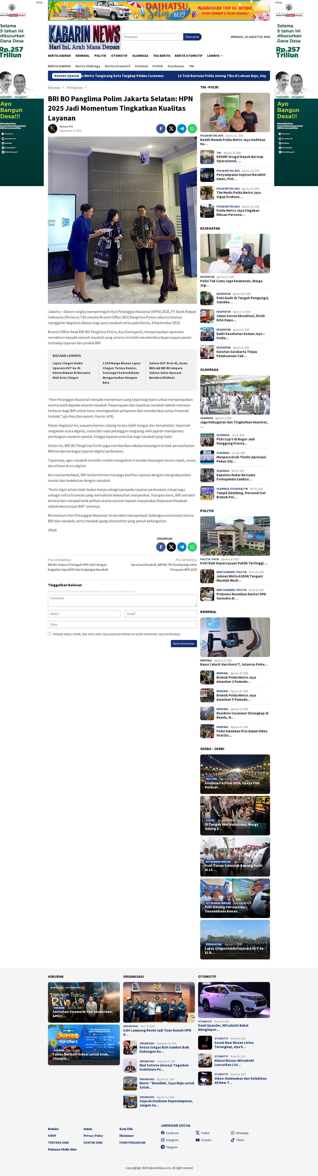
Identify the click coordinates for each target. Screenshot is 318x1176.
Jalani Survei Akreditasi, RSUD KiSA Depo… (241, 318)
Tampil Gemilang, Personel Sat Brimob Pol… (241, 495)
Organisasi (130, 1026)
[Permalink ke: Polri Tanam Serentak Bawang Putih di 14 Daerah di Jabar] (235, 857)
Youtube (206, 1140)
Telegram (172, 1147)
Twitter (205, 1133)
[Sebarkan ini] (161, 128)
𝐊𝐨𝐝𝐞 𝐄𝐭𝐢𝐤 (126, 1129)
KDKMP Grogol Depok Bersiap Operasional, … (240, 159)
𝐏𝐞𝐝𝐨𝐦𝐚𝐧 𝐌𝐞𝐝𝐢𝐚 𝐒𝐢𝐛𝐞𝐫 (62, 1149)
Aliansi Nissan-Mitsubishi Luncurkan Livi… (234, 1063)
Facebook (172, 1133)
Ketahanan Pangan (218, 861)
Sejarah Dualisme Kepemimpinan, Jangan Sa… (166, 1103)
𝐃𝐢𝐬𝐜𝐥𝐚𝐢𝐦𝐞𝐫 (126, 1136)
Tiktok (240, 1140)
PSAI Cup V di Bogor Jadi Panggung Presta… (236, 441)
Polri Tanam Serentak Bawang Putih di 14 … (234, 868)
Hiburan (59, 1007)
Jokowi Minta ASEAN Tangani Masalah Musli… (240, 578)
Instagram (172, 1140)
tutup (39, 2)
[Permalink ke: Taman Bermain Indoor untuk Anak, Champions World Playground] (84, 1045)
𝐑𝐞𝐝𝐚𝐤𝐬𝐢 (53, 1129)
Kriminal (206, 660)
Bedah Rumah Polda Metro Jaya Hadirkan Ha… (232, 142)
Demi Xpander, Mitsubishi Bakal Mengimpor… (223, 1027)
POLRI (215, 559)
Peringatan (213, 944)
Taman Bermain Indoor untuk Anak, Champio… (81, 1056)
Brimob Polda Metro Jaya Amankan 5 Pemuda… (236, 697)
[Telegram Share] (181, 128)
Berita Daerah (226, 572)
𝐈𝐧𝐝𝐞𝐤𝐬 (88, 1129)
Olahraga (206, 418)
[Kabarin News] (84, 36)
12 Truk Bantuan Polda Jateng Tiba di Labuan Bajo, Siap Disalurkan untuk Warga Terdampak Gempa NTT (205, 76)
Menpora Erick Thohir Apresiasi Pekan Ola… (241, 459)
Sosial (210, 820)
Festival (211, 779)
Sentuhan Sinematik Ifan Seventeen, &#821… (83, 1014)
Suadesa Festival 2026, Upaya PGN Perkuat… (232, 785)
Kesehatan (207, 276)
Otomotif (205, 1021)
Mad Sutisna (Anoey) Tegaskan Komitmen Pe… (164, 1067)
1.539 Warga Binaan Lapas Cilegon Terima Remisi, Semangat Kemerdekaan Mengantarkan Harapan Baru (122, 373)
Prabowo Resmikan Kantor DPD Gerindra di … (241, 596)
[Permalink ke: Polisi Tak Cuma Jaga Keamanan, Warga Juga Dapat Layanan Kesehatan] (235, 253)
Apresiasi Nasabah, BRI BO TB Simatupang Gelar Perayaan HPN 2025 (164, 565)
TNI (219, 152)
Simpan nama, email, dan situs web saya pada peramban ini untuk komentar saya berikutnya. (117, 634)
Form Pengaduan (132, 1143)
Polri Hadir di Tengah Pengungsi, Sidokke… (243, 300)
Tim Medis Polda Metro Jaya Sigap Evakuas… (239, 195)
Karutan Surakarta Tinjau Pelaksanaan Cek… (237, 354)
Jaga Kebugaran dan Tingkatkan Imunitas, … (234, 424)
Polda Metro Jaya (211, 135)
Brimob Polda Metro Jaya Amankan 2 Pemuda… (236, 679)
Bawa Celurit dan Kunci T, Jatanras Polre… (234, 664)
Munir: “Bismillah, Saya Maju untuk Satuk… (166, 1085)
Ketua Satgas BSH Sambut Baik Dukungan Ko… (164, 1049)
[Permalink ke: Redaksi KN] (52, 128)
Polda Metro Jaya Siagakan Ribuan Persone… (238, 212)
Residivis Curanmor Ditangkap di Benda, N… (242, 715)
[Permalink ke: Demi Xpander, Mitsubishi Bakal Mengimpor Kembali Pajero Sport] (234, 1000)
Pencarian (192, 37)
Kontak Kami (93, 1143)
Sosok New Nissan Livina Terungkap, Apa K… (234, 1045)
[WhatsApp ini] (192, 128)
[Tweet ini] (171, 128)
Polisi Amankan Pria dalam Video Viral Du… (242, 733)
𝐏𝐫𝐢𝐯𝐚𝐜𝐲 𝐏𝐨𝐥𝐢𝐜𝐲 (93, 1136)
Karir (52, 1136)
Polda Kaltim (239, 488)
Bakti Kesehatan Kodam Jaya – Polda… (241, 336)
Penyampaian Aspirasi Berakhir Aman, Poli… (241, 177)
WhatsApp (242, 1133)
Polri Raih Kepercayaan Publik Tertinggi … (234, 563)
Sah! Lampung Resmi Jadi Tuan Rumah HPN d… (157, 1032)
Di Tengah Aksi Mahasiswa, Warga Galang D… (231, 826)
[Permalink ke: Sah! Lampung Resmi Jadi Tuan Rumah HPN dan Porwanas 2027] (159, 1002)
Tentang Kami (58, 1143)
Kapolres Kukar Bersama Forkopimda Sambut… (236, 477)
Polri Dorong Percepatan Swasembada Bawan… (225, 909)
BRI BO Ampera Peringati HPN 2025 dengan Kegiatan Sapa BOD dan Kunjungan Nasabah (78, 565)
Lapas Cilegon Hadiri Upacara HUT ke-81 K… (235, 950)
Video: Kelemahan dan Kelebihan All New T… (240, 1080)
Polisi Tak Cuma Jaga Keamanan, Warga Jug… (231, 283)
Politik (205, 559)
